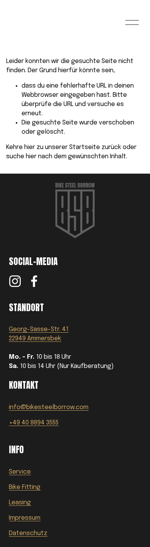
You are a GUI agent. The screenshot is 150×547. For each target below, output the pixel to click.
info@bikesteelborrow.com (48, 407)
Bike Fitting (24, 487)
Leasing (20, 502)
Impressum (24, 518)
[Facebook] (34, 281)
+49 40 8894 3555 (33, 422)
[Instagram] (15, 281)
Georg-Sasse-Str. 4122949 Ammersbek (38, 334)
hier (29, 147)
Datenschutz (28, 533)
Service (20, 472)
